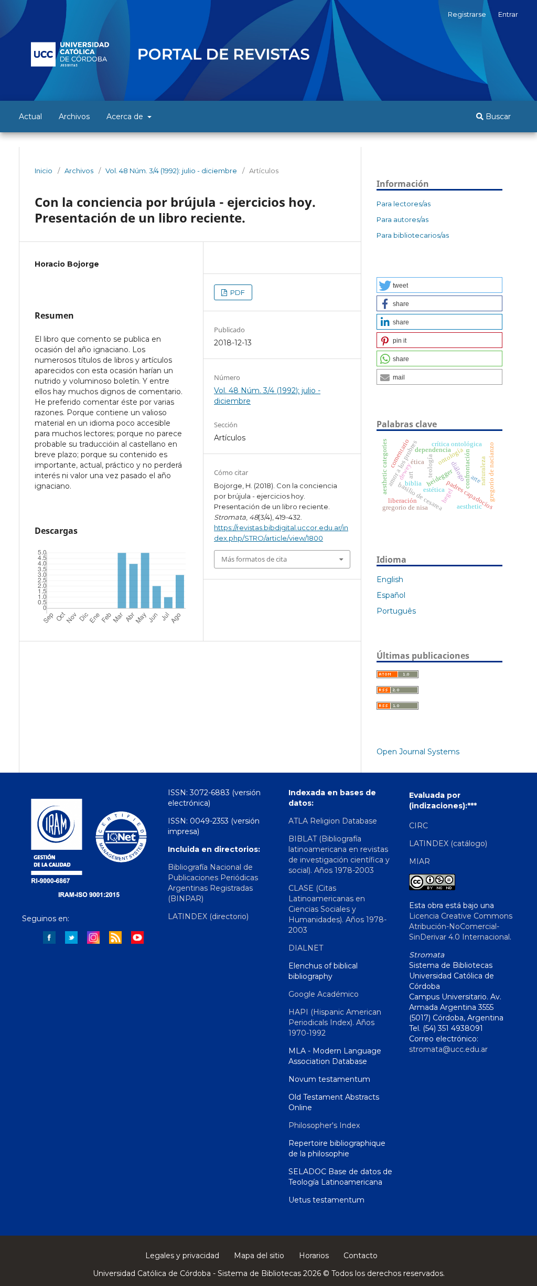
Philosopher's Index (324, 1125)
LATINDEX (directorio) (208, 916)
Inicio (43, 170)
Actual (30, 116)
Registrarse (467, 14)
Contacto (360, 1255)
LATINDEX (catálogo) (448, 843)
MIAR (419, 861)
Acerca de (125, 116)
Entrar (508, 14)
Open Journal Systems (418, 751)
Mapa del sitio (259, 1255)
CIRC (418, 825)
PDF (237, 292)
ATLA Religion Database (332, 821)
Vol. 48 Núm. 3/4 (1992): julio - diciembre (171, 170)
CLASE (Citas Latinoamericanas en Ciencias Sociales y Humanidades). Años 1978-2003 (337, 909)
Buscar (497, 116)
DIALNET (305, 948)
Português (396, 611)
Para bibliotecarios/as (413, 235)
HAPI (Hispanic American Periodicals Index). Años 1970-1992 (334, 1022)
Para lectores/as (404, 203)
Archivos (74, 116)
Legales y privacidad (182, 1255)
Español (391, 595)
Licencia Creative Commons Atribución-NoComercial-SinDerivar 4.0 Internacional (460, 926)
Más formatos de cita (254, 559)
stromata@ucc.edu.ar (448, 1049)
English (390, 579)
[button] (439, 285)
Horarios (314, 1255)
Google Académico (323, 994)
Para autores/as (402, 219)
